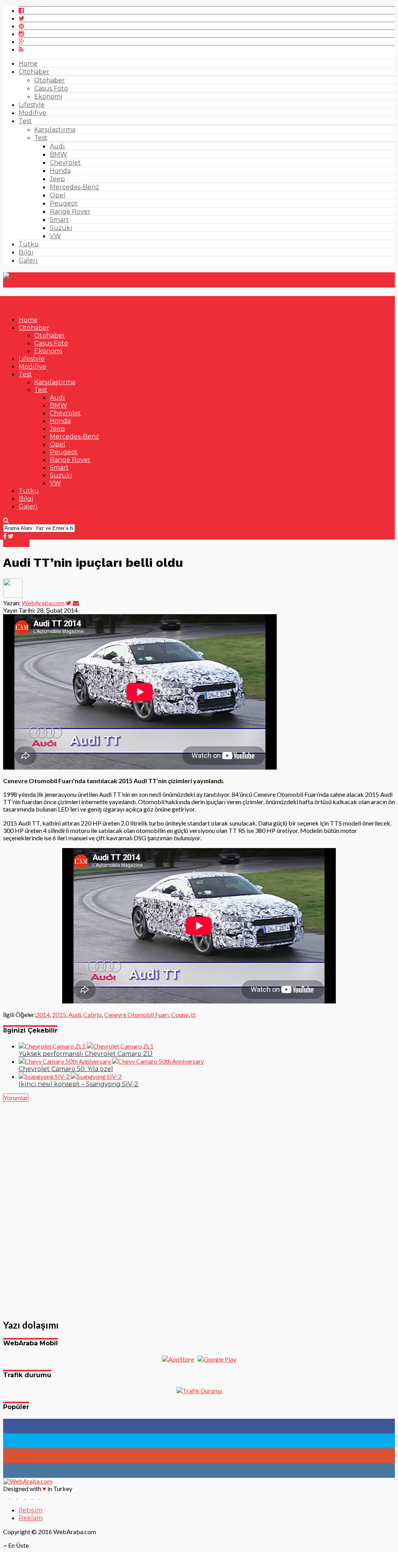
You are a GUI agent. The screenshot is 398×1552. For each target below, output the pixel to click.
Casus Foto (51, 88)
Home (28, 63)
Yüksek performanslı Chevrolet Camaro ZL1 (86, 1053)
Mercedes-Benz (74, 187)
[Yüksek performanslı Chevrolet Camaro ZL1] (86, 1046)
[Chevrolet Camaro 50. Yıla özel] (111, 1061)
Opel (57, 195)
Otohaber (34, 71)
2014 (43, 1014)
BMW (58, 154)
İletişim (30, 1510)
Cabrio (92, 1014)
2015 (59, 1014)
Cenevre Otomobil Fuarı (136, 1014)
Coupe (180, 1014)
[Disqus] (199, 1206)
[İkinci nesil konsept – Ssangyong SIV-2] (70, 1076)
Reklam (31, 1518)
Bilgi (26, 252)
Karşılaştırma (54, 129)
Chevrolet (65, 162)
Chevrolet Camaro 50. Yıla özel (66, 1069)
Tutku (29, 244)
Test (25, 121)
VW (55, 236)
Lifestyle (32, 104)
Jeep (57, 179)
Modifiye (32, 113)
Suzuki (61, 228)
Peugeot (64, 203)
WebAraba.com (43, 602)
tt (193, 1014)
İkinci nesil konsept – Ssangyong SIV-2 (78, 1084)
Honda (60, 170)
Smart (59, 219)
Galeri (28, 260)
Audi (57, 146)
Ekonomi (48, 96)
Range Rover (70, 211)
